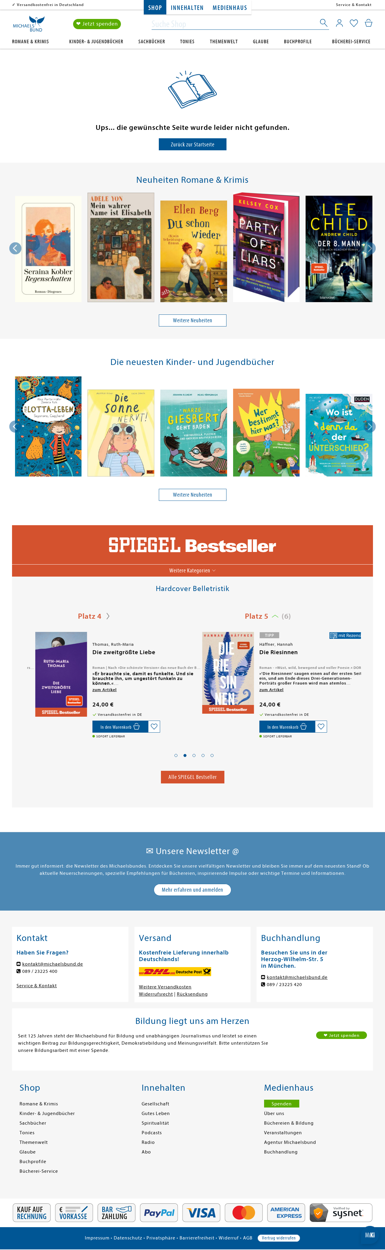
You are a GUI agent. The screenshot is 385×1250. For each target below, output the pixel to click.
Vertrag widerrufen (279, 1238)
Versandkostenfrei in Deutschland (50, 4)
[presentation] (15, 248)
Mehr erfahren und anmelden (192, 889)
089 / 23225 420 (284, 984)
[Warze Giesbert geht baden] (193, 434)
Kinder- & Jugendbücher (96, 41)
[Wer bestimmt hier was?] (266, 434)
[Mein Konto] (339, 22)
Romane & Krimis (30, 41)
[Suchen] (324, 24)
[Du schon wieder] (193, 253)
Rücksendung (192, 994)
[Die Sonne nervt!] (121, 434)
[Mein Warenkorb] (368, 22)
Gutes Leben (156, 1113)
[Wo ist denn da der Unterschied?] (339, 436)
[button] (175, 755)
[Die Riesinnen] (220, 673)
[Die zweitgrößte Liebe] (53, 674)
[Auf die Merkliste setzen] (146, 727)
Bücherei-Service (351, 41)
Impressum (97, 1238)
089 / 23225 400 (39, 971)
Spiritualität (155, 1123)
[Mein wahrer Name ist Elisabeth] (121, 248)
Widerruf (229, 1238)
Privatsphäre (160, 1238)
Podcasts (152, 1132)
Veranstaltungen (283, 1132)
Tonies (187, 41)
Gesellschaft (155, 1104)
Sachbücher (151, 41)
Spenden (282, 1104)
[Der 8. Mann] (339, 250)
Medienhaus (230, 8)
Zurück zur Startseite (192, 144)
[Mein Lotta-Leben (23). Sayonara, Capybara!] (48, 427)
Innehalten (187, 8)
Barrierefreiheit (197, 1238)
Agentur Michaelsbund (290, 1142)
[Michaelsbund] (29, 25)
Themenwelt (224, 41)
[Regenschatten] (48, 250)
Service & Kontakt (354, 4)
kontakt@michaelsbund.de (52, 964)
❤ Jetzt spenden (97, 24)
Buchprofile (298, 41)
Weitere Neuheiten (192, 320)
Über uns (274, 1113)
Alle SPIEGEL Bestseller (192, 777)
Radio (148, 1142)
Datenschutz (128, 1238)
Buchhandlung (281, 1152)
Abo (146, 1152)
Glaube (261, 41)
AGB (248, 1238)
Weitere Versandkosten (165, 987)
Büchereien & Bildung (289, 1123)
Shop (155, 8)
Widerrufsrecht (156, 994)
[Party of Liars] (266, 248)
